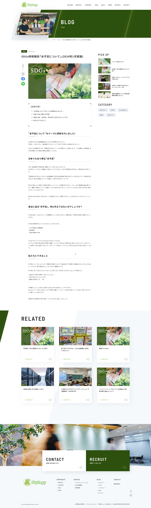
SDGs (96, 5)
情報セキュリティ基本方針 (104, 504)
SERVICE (78, 5)
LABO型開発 (78, 485)
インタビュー (123, 110)
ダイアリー (111, 115)
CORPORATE (61, 479)
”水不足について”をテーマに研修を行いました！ (49, 111)
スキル (113, 110)
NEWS (110, 5)
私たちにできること (40, 120)
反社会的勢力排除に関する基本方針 (121, 504)
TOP (54, 39)
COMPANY (88, 5)
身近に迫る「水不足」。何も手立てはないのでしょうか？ (51, 117)
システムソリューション (82, 482)
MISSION (70, 5)
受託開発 (77, 487)
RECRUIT (118, 5)
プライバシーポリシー (91, 504)
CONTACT (126, 5)
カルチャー (103, 110)
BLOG (103, 5)
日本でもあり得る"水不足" (42, 114)
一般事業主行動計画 (79, 504)
